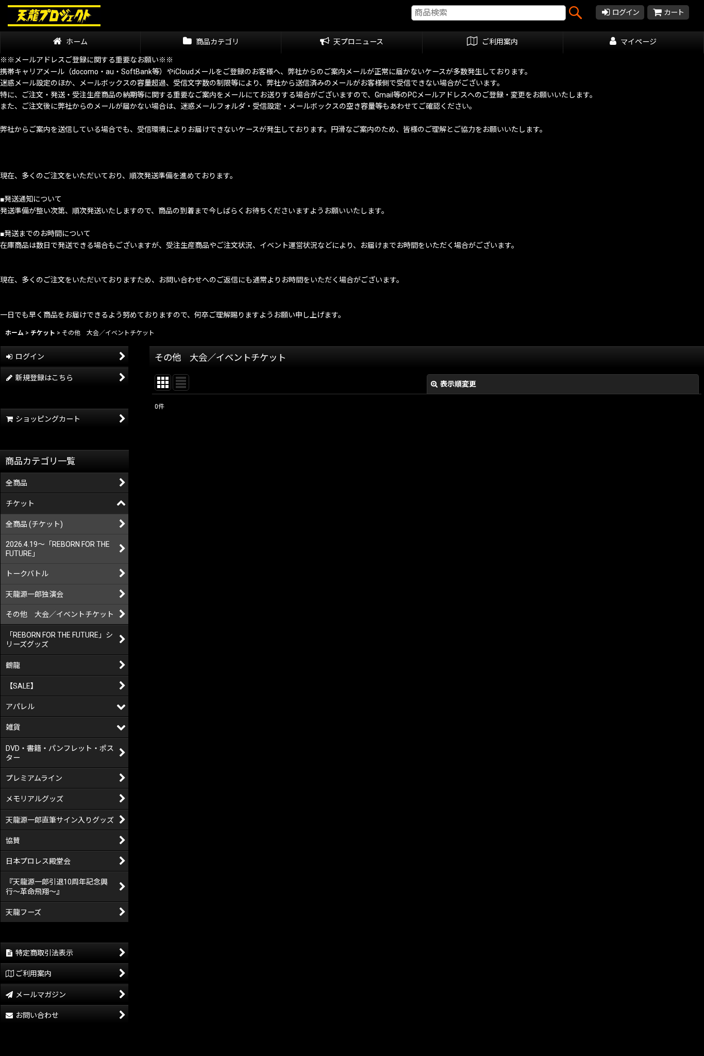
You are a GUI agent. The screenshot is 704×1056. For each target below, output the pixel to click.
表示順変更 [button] (458, 384)
